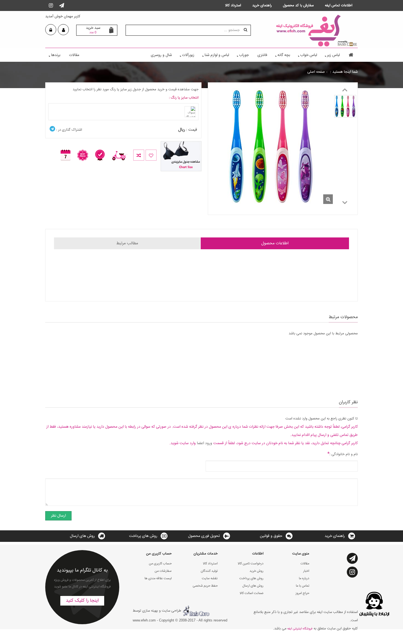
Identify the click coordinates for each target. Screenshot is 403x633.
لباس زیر (333, 55)
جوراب (244, 55)
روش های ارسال (82, 536)
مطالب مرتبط (127, 243)
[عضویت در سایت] (63, 30)
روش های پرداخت (143, 536)
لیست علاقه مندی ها (158, 578)
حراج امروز (302, 593)
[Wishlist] (151, 155)
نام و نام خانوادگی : (342, 454)
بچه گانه (283, 55)
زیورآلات (188, 55)
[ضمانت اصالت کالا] (102, 151)
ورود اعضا (204, 443)
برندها (55, 55)
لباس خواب (308, 55)
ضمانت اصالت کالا (251, 593)
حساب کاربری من (160, 563)
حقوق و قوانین (271, 536)
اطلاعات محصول (275, 243)
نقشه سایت (210, 578)
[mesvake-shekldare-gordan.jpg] (345, 106)
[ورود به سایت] (50, 30)
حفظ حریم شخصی (205, 586)
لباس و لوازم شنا (217, 55)
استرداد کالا (210, 563)
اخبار (306, 571)
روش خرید (256, 571)
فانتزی (262, 55)
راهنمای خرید (335, 536)
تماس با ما (302, 586)
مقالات (74, 55)
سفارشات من (163, 571)
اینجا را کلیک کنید (82, 600)
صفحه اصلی (316, 72)
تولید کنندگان (209, 571)
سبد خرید (93, 30)
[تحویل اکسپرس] (122, 151)
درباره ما (304, 578)
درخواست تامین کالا (250, 563)
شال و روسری (161, 55)
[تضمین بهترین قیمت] (85, 151)
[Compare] (138, 155)
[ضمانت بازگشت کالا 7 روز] (68, 151)
